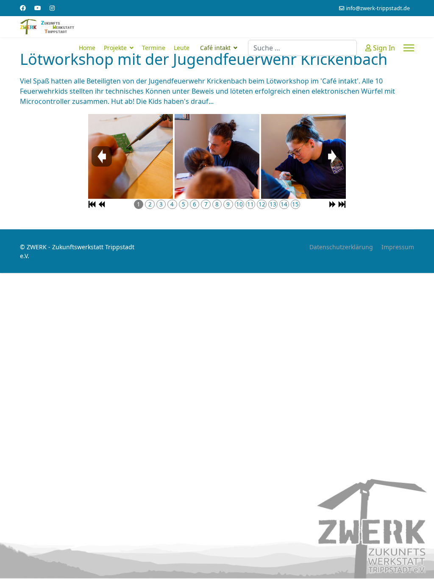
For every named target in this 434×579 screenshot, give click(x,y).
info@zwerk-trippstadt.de (378, 8)
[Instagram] (52, 8)
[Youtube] (37, 8)
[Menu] (408, 47)
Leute (181, 48)
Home (87, 48)
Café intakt (215, 48)
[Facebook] (23, 8)
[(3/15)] (303, 156)
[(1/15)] (130, 156)
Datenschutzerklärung (341, 247)
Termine (153, 48)
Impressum (397, 247)
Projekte (115, 48)
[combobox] (302, 48)
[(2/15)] (217, 156)
